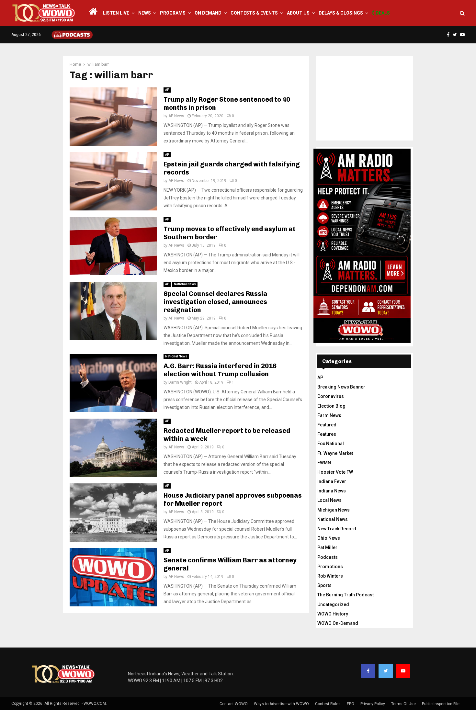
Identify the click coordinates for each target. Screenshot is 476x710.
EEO (350, 704)
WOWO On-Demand (337, 623)
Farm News (329, 415)
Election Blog (331, 406)
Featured (326, 424)
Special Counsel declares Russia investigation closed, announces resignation (215, 302)
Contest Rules (328, 704)
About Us (298, 13)
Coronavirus (330, 396)
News (144, 13)
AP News (176, 116)
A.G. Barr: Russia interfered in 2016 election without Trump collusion (220, 370)
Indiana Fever (331, 481)
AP (167, 90)
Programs (173, 13)
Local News (329, 500)
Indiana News (331, 490)
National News (185, 284)
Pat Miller (327, 547)
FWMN (324, 462)
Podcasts (327, 557)
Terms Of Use (403, 704)
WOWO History (332, 613)
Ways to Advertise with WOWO (281, 704)
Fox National (330, 443)
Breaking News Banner (341, 386)
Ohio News (328, 538)
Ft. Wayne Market (335, 453)
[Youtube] (403, 671)
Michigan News (333, 510)
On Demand (208, 13)
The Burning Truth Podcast (345, 594)
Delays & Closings (341, 13)
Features (326, 434)
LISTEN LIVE (116, 13)
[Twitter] (386, 671)
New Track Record (336, 528)
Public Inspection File (440, 704)
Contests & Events (254, 13)
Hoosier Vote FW (335, 472)
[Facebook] (368, 671)
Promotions (330, 566)
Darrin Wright (180, 382)
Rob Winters (330, 576)
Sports (324, 585)
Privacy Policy (372, 704)
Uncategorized (333, 604)
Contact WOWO (234, 704)
